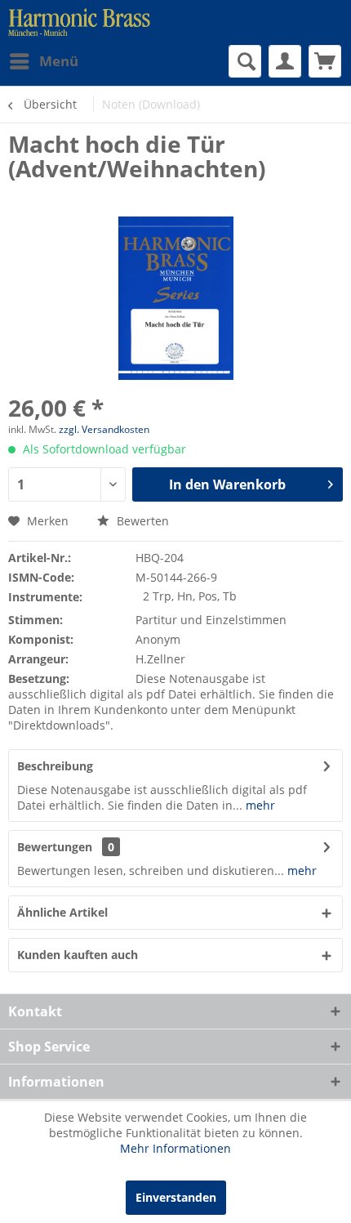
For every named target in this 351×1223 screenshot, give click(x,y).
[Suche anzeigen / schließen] (245, 61)
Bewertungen (54, 847)
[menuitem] (43, 61)
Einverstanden (176, 1197)
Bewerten (141, 521)
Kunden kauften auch (77, 954)
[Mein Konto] (285, 61)
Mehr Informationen (175, 1148)
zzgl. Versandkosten (104, 429)
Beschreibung (55, 766)
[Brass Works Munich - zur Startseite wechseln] (79, 22)
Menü (58, 60)
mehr (258, 805)
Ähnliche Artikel (62, 912)
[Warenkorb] (325, 61)
